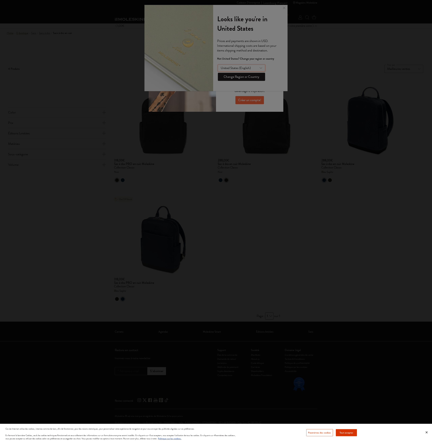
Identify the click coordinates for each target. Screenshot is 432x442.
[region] (216, 433)
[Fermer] (426, 432)
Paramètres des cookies (319, 432)
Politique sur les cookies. (169, 438)
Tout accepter (346, 432)
